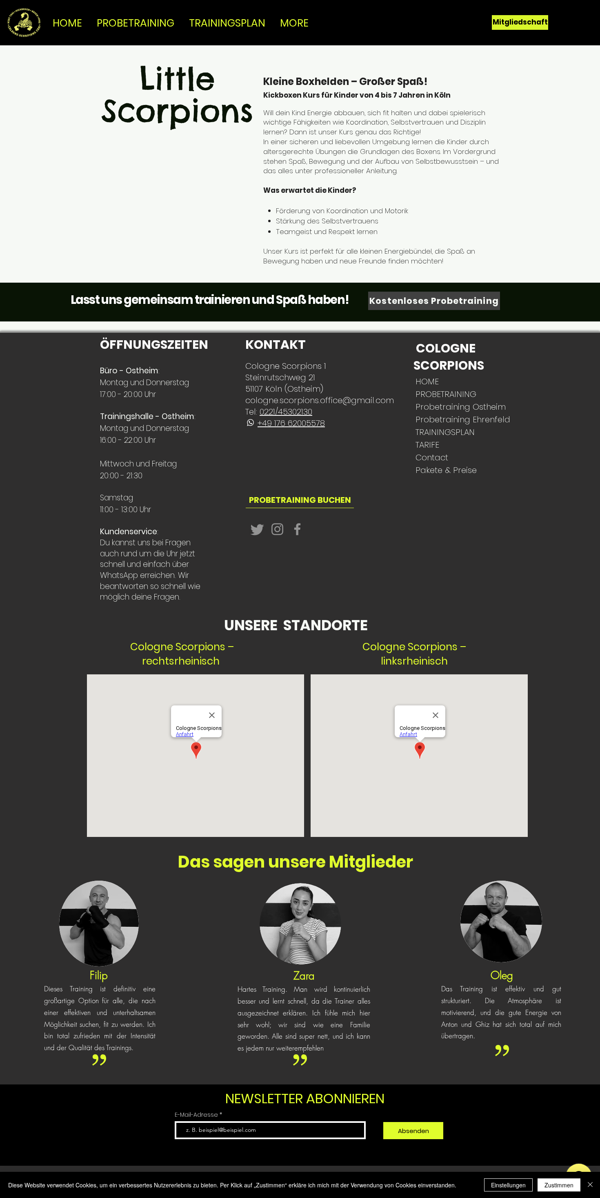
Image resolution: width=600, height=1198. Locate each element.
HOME (427, 381)
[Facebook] (297, 529)
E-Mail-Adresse (197, 1115)
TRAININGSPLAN (442, 432)
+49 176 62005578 (291, 423)
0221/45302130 (286, 411)
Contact (432, 457)
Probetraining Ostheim (442, 407)
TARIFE (427, 445)
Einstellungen (508, 1185)
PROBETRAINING (442, 394)
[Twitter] (257, 529)
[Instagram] (277, 529)
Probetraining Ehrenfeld (442, 419)
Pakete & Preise (442, 470)
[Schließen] (590, 1184)
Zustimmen (558, 1185)
